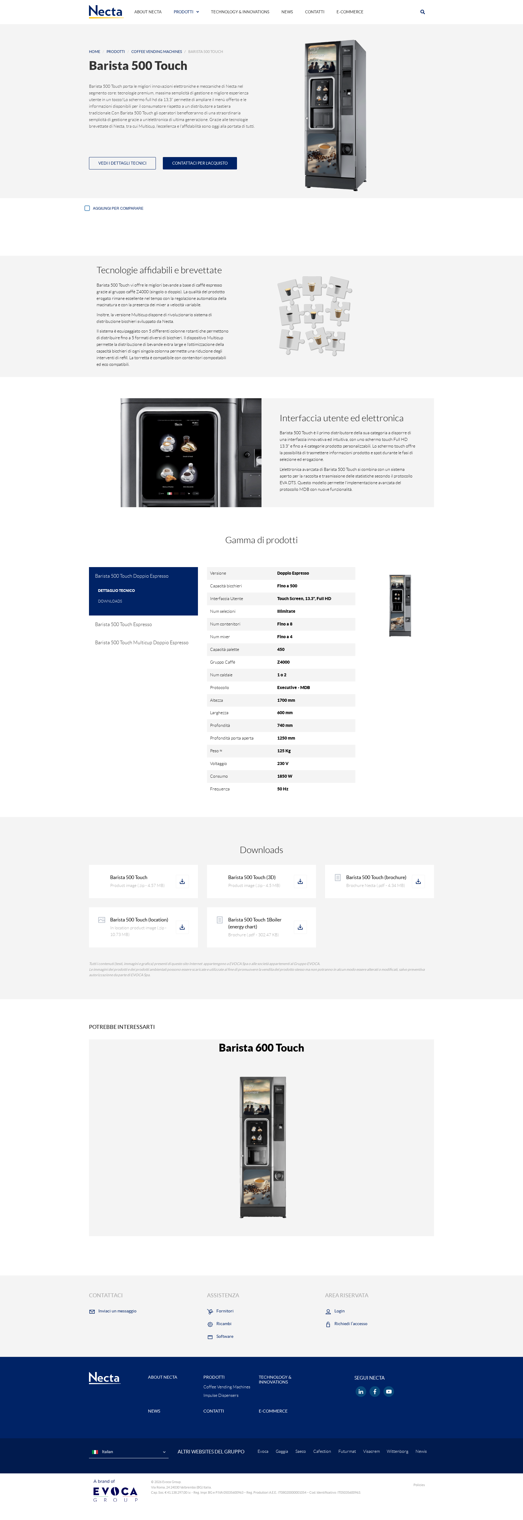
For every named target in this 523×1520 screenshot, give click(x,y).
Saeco (300, 1451)
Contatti (314, 12)
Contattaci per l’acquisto (200, 163)
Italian (107, 1451)
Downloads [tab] (110, 601)
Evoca (263, 1451)
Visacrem (371, 1451)
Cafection (322, 1451)
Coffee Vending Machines (156, 52)
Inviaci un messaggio (117, 1310)
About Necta (148, 12)
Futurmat (347, 1451)
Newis (421, 1451)
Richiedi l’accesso (350, 1323)
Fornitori (225, 1310)
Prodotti (183, 12)
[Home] (106, 11)
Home (94, 52)
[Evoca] (115, 1490)
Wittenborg (397, 1451)
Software (224, 1336)
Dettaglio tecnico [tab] (116, 591)
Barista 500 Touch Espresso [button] (123, 624)
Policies (419, 1485)
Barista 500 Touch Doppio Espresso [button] (132, 576)
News (287, 12)
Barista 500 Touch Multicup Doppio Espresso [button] (142, 642)
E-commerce (350, 12)
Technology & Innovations (240, 12)
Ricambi (224, 1323)
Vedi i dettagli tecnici (122, 163)
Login (339, 1310)
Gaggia (282, 1451)
